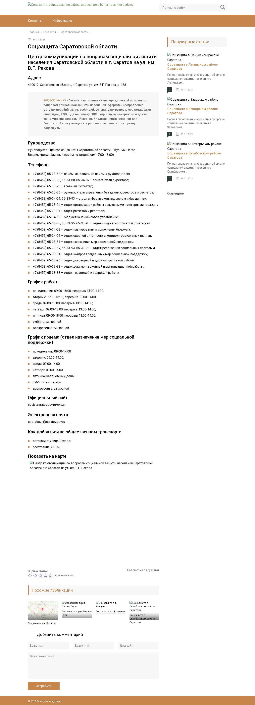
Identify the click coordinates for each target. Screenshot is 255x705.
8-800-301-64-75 (54, 100)
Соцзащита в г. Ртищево (110, 611)
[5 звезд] (51, 575)
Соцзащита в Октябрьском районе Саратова (142, 619)
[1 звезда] (30, 575)
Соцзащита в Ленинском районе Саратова (192, 67)
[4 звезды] (46, 575)
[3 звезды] (40, 575)
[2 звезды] (35, 575)
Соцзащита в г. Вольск (41, 623)
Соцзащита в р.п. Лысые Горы (76, 613)
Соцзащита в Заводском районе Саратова (192, 111)
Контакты (35, 21)
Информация (62, 21)
